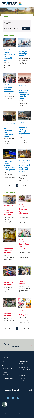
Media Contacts (24, 358)
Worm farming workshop (9, 315)
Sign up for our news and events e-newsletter (16, 345)
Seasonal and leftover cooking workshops (24, 247)
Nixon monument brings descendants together (8, 132)
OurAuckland (6, 358)
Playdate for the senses (8, 284)
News (3, 361)
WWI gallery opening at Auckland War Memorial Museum (24, 94)
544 (24, 186)
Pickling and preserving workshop (8, 250)
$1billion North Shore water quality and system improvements (24, 169)
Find (25, 28)
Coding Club (23, 315)
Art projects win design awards (23, 54)
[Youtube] (13, 398)
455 (17, 186)
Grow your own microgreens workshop (24, 212)
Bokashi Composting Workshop (8, 212)
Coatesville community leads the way (9, 89)
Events (4, 365)
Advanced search (10, 28)
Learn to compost (22, 282)
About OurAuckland (8, 378)
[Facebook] (3, 398)
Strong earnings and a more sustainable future (9, 56)
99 (24, 328)
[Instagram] (8, 398)
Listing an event (7, 369)
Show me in (8, 23)
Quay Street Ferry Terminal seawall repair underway (24, 131)
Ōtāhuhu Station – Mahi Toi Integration (9, 168)
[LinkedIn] (18, 398)
